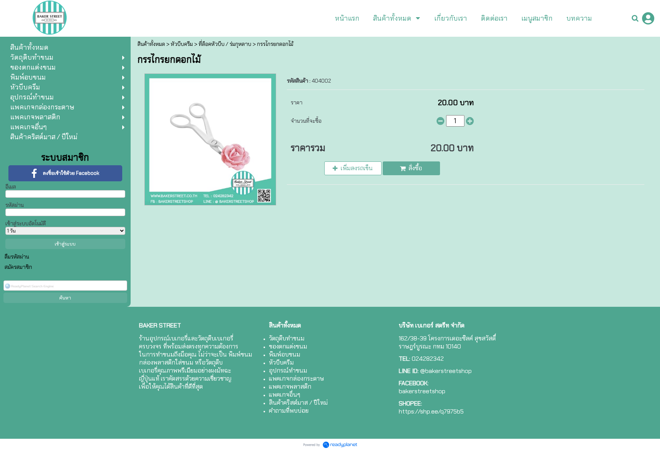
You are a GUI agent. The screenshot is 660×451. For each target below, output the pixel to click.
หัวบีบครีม (182, 44)
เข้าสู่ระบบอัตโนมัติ (25, 223)
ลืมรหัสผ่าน (17, 256)
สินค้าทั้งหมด (151, 44)
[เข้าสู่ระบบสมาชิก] (648, 18)
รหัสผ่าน (14, 205)
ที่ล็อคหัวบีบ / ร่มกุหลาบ (225, 44)
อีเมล (10, 186)
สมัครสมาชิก (18, 267)
